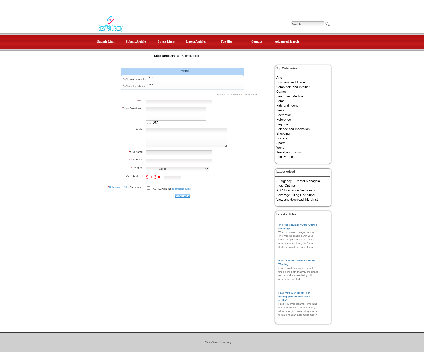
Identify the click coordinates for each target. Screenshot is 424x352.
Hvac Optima (285, 185)
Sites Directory (164, 56)
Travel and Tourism (290, 152)
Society (281, 138)
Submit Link (105, 41)
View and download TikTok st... (298, 199)
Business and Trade (290, 82)
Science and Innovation (293, 129)
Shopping (283, 133)
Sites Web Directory (218, 342)
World (280, 147)
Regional (282, 124)
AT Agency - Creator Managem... (299, 181)
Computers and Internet (293, 87)
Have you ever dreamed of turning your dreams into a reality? (294, 296)
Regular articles (136, 86)
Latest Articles (196, 41)
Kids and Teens (287, 105)
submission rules (181, 188)
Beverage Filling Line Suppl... (297, 195)
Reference (283, 119)
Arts (279, 77)
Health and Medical (290, 96)
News (280, 110)
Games (281, 91)
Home (280, 101)
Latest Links (166, 41)
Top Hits (226, 41)
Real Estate (284, 157)
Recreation (284, 115)
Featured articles (136, 79)
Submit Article (136, 41)
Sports (281, 143)
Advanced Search (287, 41)
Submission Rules (119, 187)
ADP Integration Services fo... (297, 190)
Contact (256, 41)
